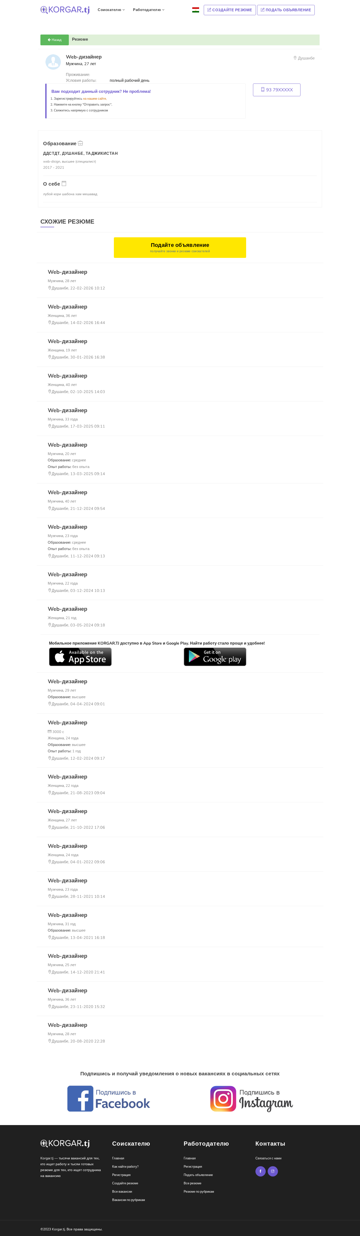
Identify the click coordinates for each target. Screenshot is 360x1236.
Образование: (67, 460)
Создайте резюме (231, 10)
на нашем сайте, (95, 98)
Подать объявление (287, 10)
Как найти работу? (125, 1166)
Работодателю (147, 9)
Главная (118, 1158)
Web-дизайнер (67, 272)
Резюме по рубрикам (199, 1191)
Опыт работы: (68, 466)
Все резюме (192, 1183)
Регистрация (121, 1175)
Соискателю (110, 9)
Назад (56, 39)
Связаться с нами (268, 1158)
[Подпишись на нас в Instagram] (260, 1171)
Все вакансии (122, 1191)
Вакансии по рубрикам (128, 1200)
